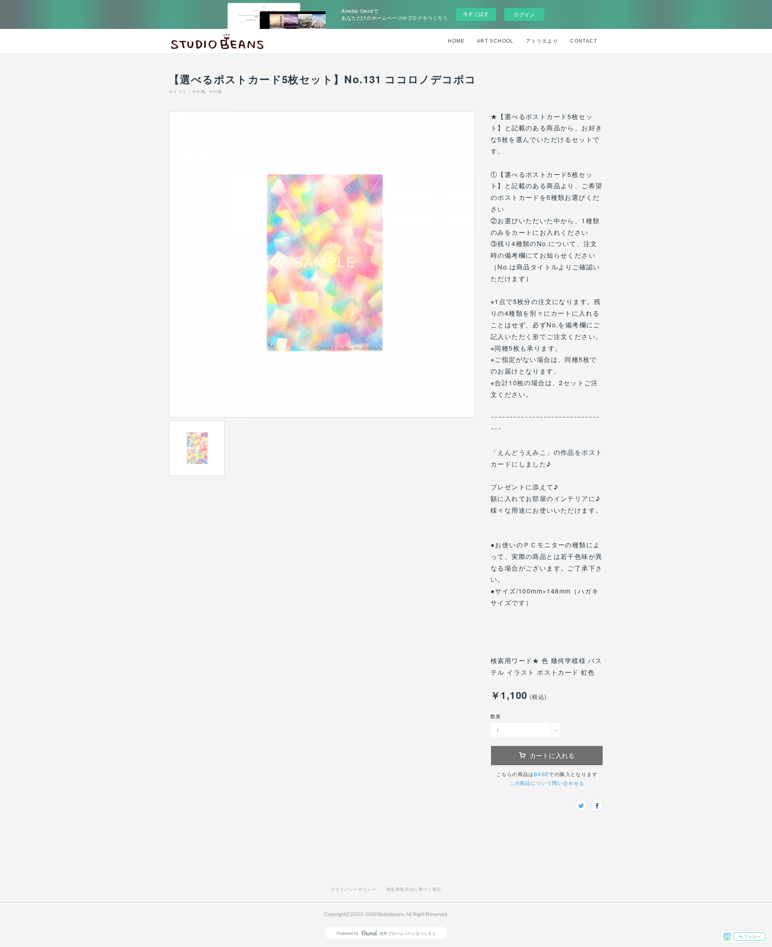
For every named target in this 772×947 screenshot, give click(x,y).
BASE (541, 773)
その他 (198, 91)
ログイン (524, 14)
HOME (456, 41)
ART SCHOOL (495, 41)
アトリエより (542, 41)
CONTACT (583, 41)
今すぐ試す (476, 14)
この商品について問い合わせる (547, 782)
